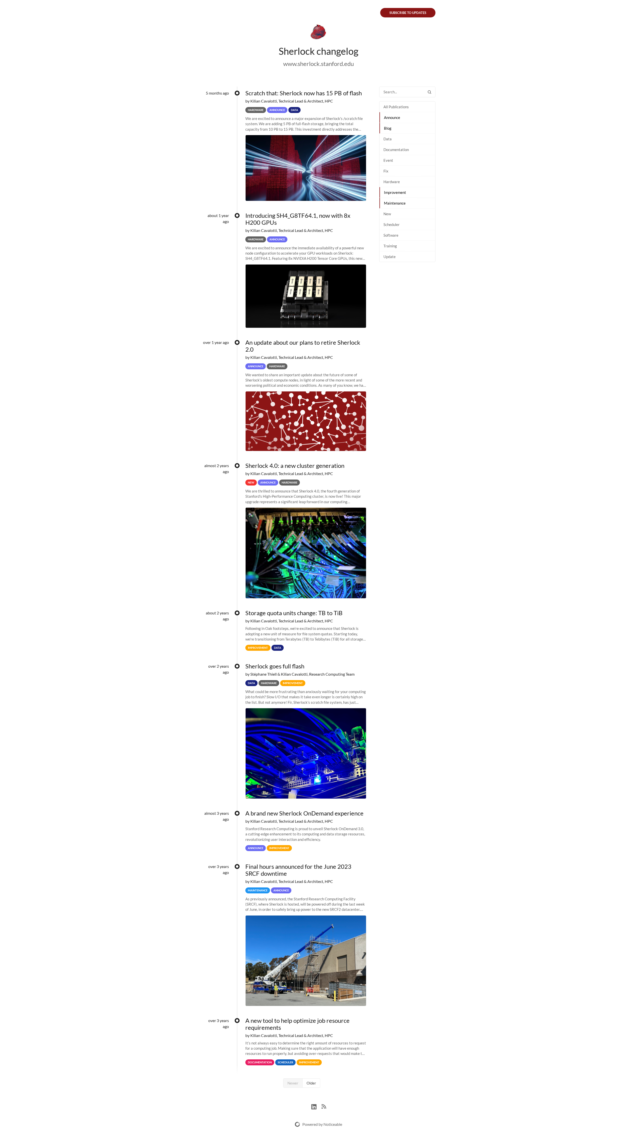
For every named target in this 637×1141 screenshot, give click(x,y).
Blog (387, 128)
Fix (385, 171)
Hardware (391, 181)
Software (390, 235)
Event (388, 160)
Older (311, 1083)
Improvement (395, 192)
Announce (392, 117)
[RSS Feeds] (323, 1106)
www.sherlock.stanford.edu (318, 63)
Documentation (396, 149)
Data (387, 139)
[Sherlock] (318, 33)
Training (390, 246)
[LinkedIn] (316, 1106)
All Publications (396, 107)
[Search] (429, 92)
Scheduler (391, 224)
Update (389, 256)
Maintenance (395, 203)
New (387, 214)
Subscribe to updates (407, 13)
